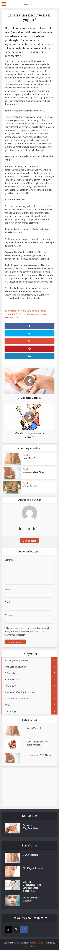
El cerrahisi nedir (14, 310)
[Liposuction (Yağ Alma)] (15, 758)
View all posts (29, 540)
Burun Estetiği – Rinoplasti (31, 899)
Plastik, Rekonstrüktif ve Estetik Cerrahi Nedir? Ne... (32, 886)
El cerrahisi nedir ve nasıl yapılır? (37, 743)
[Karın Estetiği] (15, 731)
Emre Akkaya (37, 942)
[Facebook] (24, 929)
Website (8, 615)
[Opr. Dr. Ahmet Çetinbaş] (29, 3)
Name (8, 589)
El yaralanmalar (32, 310)
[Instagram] (8, 929)
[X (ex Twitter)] (16, 929)
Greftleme (20, 314)
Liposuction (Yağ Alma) (33, 472)
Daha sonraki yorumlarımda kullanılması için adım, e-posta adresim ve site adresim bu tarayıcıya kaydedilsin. (27, 631)
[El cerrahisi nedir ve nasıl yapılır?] (15, 744)
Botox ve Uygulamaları (30, 827)
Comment (9, 559)
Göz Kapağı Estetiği (33, 868)
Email (8, 602)
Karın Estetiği (29, 458)
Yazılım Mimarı (29, 946)
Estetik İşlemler (29, 455)
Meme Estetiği (30, 486)
